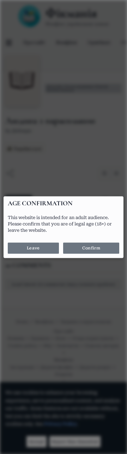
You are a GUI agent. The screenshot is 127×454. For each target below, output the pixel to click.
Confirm (91, 248)
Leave (33, 248)
